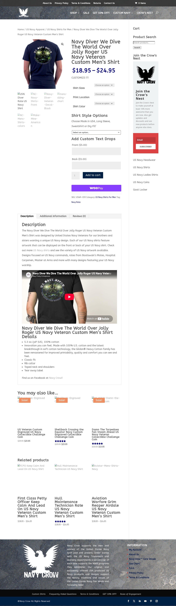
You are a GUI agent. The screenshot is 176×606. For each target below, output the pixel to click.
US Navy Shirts (141, 167)
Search (137, 48)
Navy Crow (55, 377)
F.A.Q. (131, 568)
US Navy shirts (41, 250)
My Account (135, 549)
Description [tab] (27, 216)
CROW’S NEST (145, 12)
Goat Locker (140, 189)
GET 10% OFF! (101, 12)
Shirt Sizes (79, 88)
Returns (97, 3)
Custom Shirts (39, 594)
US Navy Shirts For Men (59, 29)
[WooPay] (96, 188)
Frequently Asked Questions (62, 594)
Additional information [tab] (53, 216)
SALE (86, 12)
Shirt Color (79, 106)
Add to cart (93, 175)
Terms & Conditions (80, 3)
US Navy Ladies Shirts (145, 174)
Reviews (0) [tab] (79, 216)
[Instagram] (157, 601)
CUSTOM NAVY (121, 12)
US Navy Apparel (35, 29)
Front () (79, 145)
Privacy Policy (61, 3)
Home (21, 29)
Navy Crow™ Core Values (142, 559)
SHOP (73, 12)
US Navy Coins (141, 182)
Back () (79, 159)
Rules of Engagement (130, 594)
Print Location (81, 97)
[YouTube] (145, 601)
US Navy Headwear (144, 159)
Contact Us (109, 3)
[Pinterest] (151, 601)
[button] (62, 44)
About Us (47, 3)
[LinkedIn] (140, 601)
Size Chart (134, 563)
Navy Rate (76, 202)
